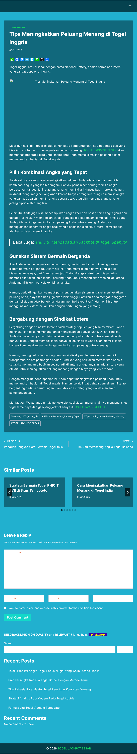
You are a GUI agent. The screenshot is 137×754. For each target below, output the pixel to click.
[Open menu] (130, 6)
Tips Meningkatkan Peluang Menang (104, 416)
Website (99, 598)
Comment (13, 553)
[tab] (62, 510)
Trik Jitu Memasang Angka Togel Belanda (105, 444)
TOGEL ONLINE (17, 27)
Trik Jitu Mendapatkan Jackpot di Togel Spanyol (81, 242)
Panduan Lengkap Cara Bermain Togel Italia (33, 444)
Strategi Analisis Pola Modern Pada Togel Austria (41, 698)
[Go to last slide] (9, 492)
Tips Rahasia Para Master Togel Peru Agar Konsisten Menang (49, 689)
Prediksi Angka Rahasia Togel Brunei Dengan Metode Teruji (48, 680)
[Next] (127, 492)
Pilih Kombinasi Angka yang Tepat (61, 416)
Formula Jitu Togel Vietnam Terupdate (34, 707)
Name (11, 598)
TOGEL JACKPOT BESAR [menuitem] (100, 150)
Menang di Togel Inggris (24, 416)
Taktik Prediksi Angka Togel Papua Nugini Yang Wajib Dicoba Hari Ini (54, 671)
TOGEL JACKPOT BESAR (25, 423)
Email (54, 598)
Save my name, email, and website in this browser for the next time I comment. (55, 608)
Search (8, 643)
